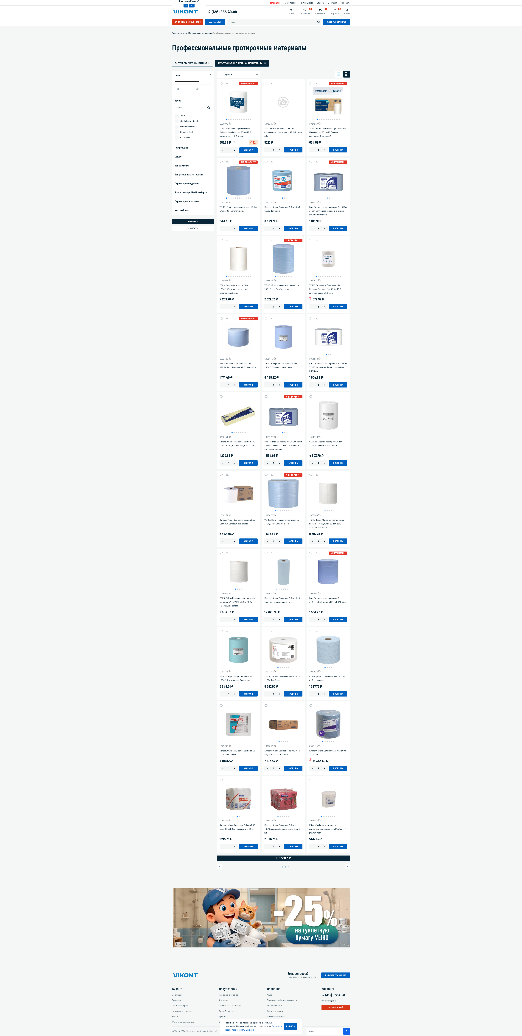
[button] (226, 119)
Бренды (222, 1016)
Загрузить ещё (283, 858)
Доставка (332, 2)
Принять (290, 1026)
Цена (177, 75)
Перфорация (181, 147)
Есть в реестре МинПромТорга (191, 192)
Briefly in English (274, 1005)
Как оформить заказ (228, 994)
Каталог (217, 22)
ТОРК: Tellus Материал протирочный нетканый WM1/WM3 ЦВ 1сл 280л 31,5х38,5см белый (326, 523)
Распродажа (274, 2)
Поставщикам (306, 2)
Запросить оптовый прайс (188, 22)
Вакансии (176, 1000)
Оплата (320, 2)
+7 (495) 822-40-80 (222, 11)
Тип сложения (182, 165)
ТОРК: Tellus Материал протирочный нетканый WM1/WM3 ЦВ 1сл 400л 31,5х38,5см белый (237, 602)
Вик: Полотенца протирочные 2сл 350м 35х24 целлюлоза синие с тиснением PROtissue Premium (328, 211)
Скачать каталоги (275, 1011)
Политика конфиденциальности (282, 1000)
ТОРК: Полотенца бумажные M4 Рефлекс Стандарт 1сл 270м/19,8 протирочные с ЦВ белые (325, 289)
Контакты (345, 2)
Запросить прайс (335, 1007)
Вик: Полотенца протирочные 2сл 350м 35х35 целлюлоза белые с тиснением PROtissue (328, 367)
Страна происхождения (187, 201)
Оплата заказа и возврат (230, 1005)
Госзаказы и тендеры (182, 1011)
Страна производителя (187, 183)
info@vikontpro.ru (328, 1001)
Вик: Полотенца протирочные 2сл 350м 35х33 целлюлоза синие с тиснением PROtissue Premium (283, 445)
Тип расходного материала (189, 174)
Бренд (178, 100)
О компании (290, 2)
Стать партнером (180, 1005)
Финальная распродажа (183, 1021)
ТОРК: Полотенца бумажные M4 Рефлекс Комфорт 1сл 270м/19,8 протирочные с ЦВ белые (235, 132)
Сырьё (178, 156)
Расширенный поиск (336, 22)
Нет (191, 5)
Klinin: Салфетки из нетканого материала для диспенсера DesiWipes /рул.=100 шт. (327, 829)
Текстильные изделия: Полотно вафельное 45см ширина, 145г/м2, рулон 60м (283, 132)
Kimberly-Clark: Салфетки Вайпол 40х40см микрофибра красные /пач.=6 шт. (282, 829)
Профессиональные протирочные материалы (241, 63)
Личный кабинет (226, 1011)
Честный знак (182, 210)
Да (186, 5)
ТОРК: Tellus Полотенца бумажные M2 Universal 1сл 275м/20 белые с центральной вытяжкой (327, 132)
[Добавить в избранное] (221, 83)
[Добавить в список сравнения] (227, 83)
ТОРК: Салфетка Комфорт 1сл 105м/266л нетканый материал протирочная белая (234, 289)
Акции (269, 994)
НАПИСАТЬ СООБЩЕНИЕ (335, 975)
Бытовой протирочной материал (192, 63)
